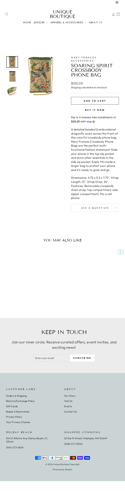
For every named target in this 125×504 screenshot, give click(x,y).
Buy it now (95, 110)
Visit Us (68, 400)
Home (27, 22)
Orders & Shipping (16, 395)
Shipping (76, 87)
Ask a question (95, 207)
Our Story (69, 395)
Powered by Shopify (62, 469)
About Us (95, 22)
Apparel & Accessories (67, 22)
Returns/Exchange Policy (20, 400)
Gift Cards (12, 406)
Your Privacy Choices (18, 422)
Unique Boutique (62, 14)
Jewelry (39, 22)
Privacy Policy (14, 416)
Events (68, 406)
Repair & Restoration (18, 411)
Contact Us (70, 411)
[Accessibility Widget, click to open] (120, 252)
